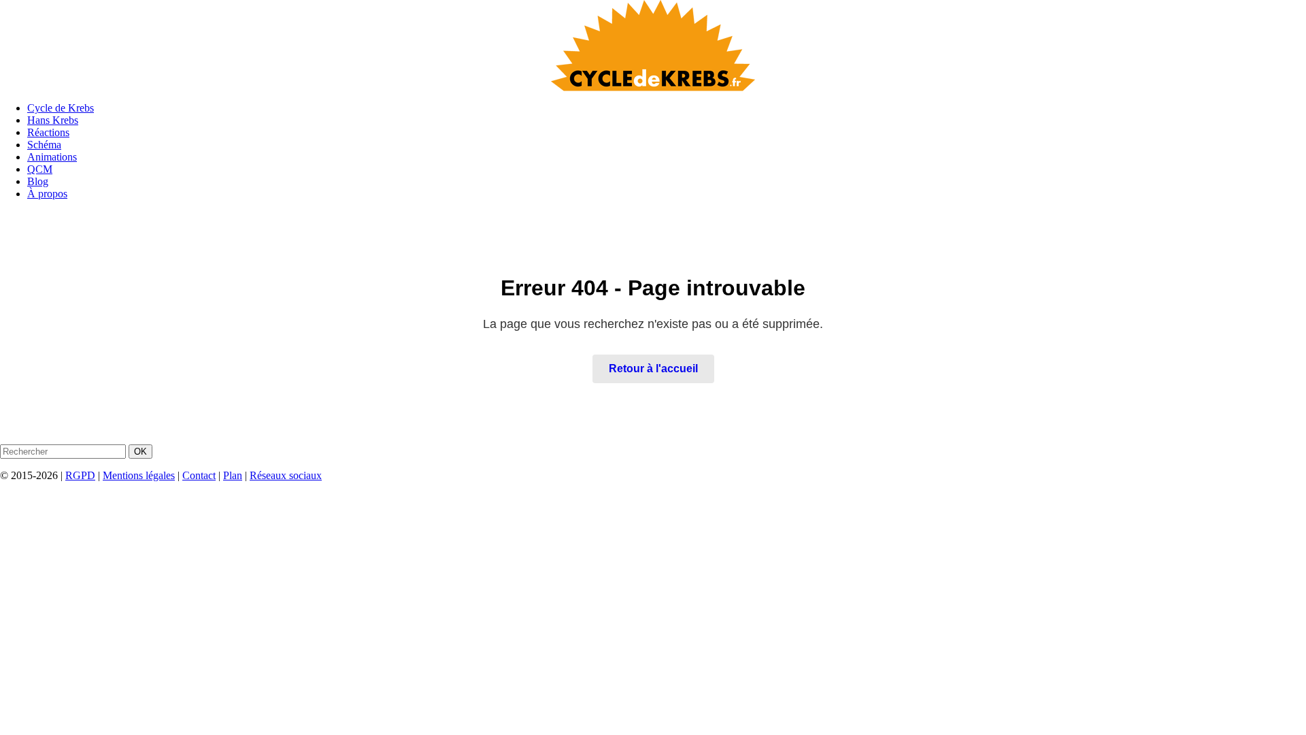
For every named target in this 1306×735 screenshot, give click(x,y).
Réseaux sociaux (286, 475)
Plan (232, 475)
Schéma (44, 144)
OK (140, 451)
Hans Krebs (52, 120)
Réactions (48, 132)
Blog (37, 181)
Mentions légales (139, 475)
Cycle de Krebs (60, 108)
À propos (47, 193)
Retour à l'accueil (653, 368)
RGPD (80, 475)
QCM (39, 169)
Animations (52, 157)
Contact (199, 475)
